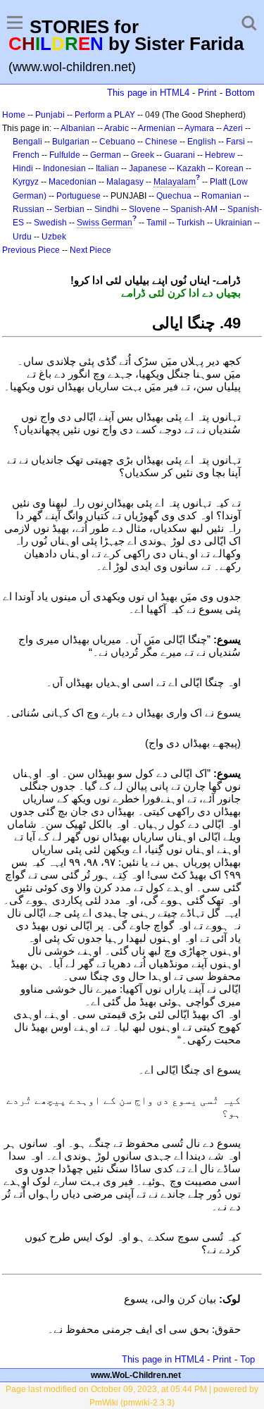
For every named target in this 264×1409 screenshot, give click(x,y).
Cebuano (117, 142)
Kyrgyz (26, 182)
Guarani (179, 155)
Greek (142, 155)
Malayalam (174, 182)
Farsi (235, 142)
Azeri (233, 128)
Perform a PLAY (105, 115)
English (201, 142)
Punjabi (50, 115)
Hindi (23, 168)
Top (247, 1359)
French (26, 155)
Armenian (156, 128)
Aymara (199, 128)
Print (207, 92)
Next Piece (90, 250)
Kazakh (191, 168)
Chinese (161, 142)
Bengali (27, 142)
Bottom (240, 92)
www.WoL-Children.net (136, 1375)
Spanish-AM (194, 209)
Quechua (173, 196)
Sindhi (106, 209)
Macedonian (72, 182)
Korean (229, 168)
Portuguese (78, 196)
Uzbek (54, 237)
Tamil (156, 223)
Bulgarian (70, 142)
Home (13, 115)
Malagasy (125, 182)
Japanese (148, 168)
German (105, 155)
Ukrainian (233, 223)
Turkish (191, 223)
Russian (28, 209)
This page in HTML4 (148, 92)
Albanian (78, 128)
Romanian (221, 196)
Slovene (145, 209)
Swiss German (104, 223)
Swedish (50, 223)
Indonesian (64, 168)
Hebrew (220, 155)
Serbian (69, 209)
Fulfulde (64, 155)
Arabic (116, 128)
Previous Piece (31, 250)
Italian (107, 168)
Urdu (22, 237)
